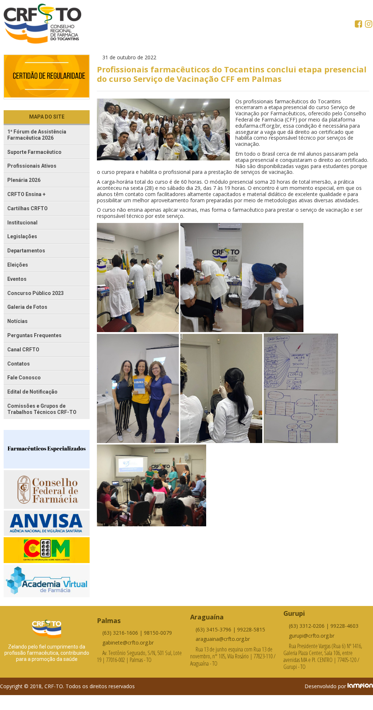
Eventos (17, 279)
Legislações (22, 236)
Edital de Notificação (32, 392)
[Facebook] (359, 25)
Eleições (17, 265)
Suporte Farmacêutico (34, 152)
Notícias (17, 321)
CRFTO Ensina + (26, 194)
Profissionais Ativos (31, 166)
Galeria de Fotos (27, 307)
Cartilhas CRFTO (27, 208)
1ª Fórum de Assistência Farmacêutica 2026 (36, 135)
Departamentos (26, 251)
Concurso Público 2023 (35, 293)
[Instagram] (368, 25)
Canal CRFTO (23, 349)
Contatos (18, 364)
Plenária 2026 (23, 180)
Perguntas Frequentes (34, 335)
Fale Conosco (24, 377)
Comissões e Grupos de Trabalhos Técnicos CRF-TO (41, 409)
